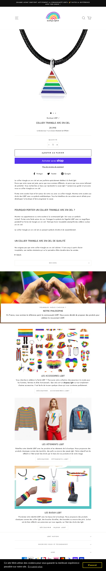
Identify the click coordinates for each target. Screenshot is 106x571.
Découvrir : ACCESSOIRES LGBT (53, 391)
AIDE (53, 552)
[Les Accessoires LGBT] (53, 350)
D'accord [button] (92, 565)
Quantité (53, 140)
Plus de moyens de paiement (53, 167)
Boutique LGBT (52, 118)
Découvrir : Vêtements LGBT (53, 459)
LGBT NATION (53, 536)
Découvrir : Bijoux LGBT (53, 527)
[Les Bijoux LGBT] (53, 487)
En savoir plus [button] (35, 566)
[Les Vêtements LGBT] (53, 418)
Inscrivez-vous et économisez (53, 544)
